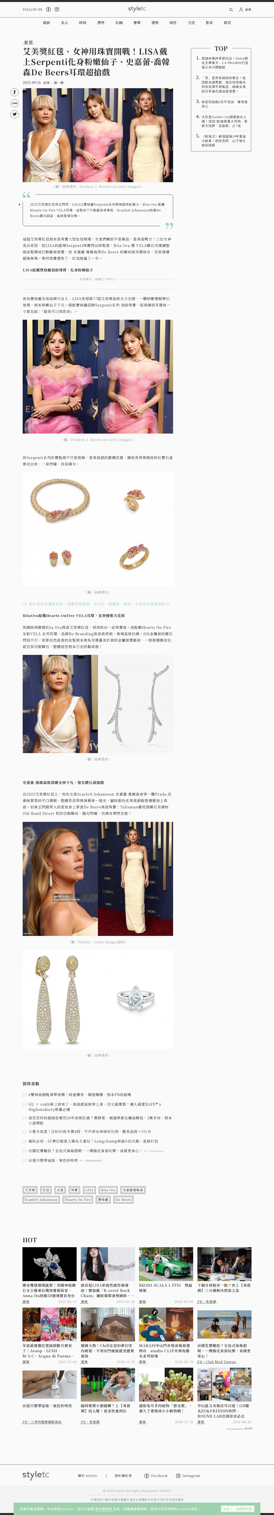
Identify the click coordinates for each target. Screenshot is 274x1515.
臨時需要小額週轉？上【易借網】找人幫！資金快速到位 (105, 1408)
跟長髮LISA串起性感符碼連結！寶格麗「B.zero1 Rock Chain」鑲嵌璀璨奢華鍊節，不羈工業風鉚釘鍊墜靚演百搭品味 (108, 1290)
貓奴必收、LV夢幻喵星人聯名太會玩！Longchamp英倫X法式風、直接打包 (93, 1141)
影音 (209, 22)
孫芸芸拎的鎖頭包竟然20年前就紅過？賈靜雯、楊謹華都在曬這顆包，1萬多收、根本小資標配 (100, 1120)
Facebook (159, 1476)
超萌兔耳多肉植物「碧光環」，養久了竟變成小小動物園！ (165, 1408)
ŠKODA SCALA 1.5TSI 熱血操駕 (165, 1287)
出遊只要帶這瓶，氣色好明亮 (47, 1405)
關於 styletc (88, 1475)
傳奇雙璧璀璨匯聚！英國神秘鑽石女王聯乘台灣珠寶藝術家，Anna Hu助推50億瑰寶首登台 (49, 1290)
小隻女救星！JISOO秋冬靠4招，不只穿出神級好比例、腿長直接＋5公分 (89, 1131)
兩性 (173, 22)
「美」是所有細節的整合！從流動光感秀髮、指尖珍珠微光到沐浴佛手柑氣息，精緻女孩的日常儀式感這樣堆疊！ (224, 84)
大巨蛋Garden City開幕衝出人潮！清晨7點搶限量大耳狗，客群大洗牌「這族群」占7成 (225, 121)
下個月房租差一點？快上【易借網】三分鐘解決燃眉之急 (224, 1287)
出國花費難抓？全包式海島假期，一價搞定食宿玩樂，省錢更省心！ (224, 1350)
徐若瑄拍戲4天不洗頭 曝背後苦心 (225, 104)
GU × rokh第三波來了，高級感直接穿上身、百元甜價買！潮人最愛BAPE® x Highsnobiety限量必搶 (94, 1106)
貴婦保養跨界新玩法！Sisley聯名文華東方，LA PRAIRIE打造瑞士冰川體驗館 (225, 63)
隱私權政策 (104, 1508)
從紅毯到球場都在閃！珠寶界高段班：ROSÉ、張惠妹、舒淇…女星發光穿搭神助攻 (99, 603)
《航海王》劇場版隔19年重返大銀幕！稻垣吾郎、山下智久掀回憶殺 (224, 141)
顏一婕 (58, 82)
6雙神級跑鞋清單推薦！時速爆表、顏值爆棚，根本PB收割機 (79, 1094)
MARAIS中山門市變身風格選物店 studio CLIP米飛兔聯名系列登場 (164, 1350)
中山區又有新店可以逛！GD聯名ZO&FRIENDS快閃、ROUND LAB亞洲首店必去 (223, 1411)
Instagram (191, 1476)
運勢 (155, 22)
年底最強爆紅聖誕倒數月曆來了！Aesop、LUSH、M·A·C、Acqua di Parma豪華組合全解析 (48, 1350)
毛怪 (191, 22)
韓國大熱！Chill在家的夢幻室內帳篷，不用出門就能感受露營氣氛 (107, 1350)
